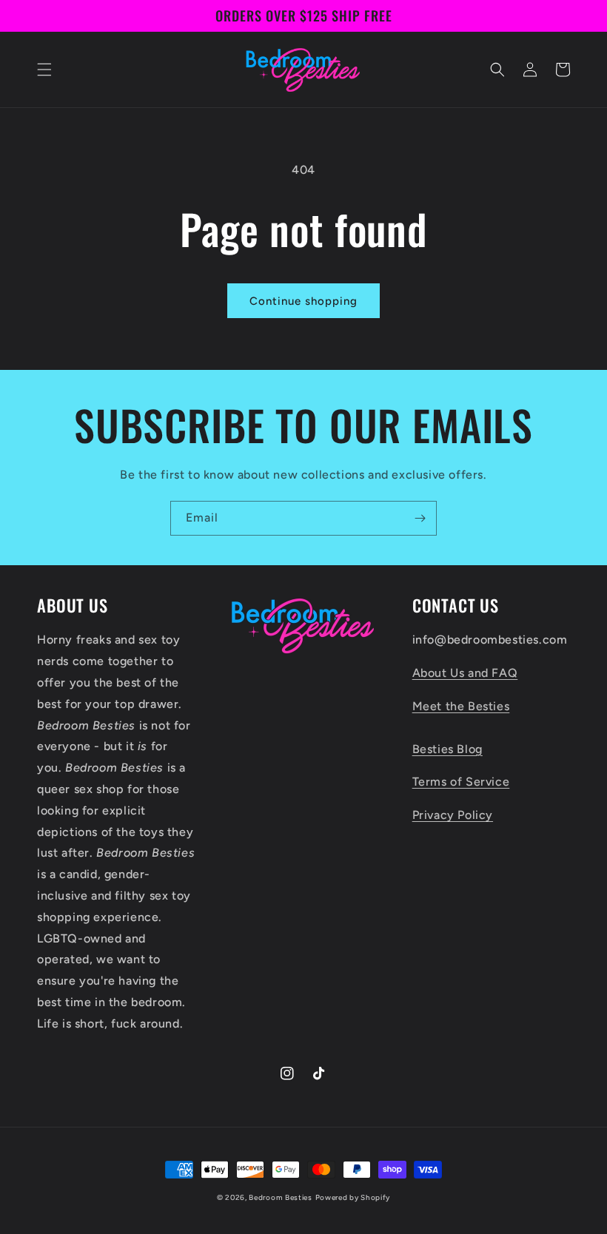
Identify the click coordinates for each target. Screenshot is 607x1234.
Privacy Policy (452, 815)
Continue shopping (303, 301)
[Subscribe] (419, 518)
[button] (44, 69)
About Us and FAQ (465, 673)
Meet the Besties (461, 706)
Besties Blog (447, 749)
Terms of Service (461, 782)
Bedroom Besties (280, 1197)
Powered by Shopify (353, 1197)
